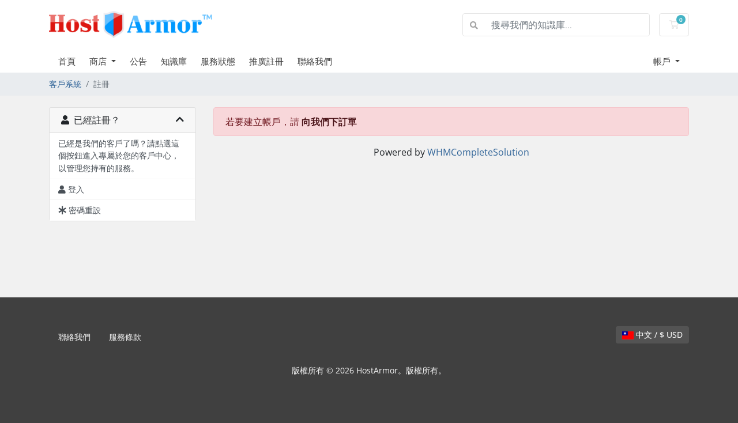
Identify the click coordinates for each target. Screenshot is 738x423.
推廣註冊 (266, 61)
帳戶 (663, 61)
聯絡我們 (315, 61)
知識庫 (174, 61)
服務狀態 (218, 61)
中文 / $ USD (658, 334)
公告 (138, 61)
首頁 (67, 61)
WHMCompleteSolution (478, 152)
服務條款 (125, 336)
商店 (99, 61)
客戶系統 (65, 83)
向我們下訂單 (329, 121)
